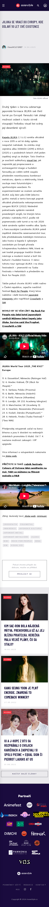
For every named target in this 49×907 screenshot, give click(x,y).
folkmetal (26, 524)
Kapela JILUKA (9, 137)
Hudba (6, 67)
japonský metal (13, 533)
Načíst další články (24, 774)
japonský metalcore (16, 537)
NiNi (6, 541)
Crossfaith (35, 298)
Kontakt (41, 885)
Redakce (28, 885)
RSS (18, 889)
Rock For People (22, 541)
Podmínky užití (12, 885)
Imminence (10, 528)
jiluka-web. (11, 456)
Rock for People (19, 291)
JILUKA (35, 537)
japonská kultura (30, 528)
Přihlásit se (24, 574)
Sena (38, 541)
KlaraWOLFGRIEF (15, 47)
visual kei (32, 160)
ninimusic (42, 516)
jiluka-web (30, 516)
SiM (4, 302)
